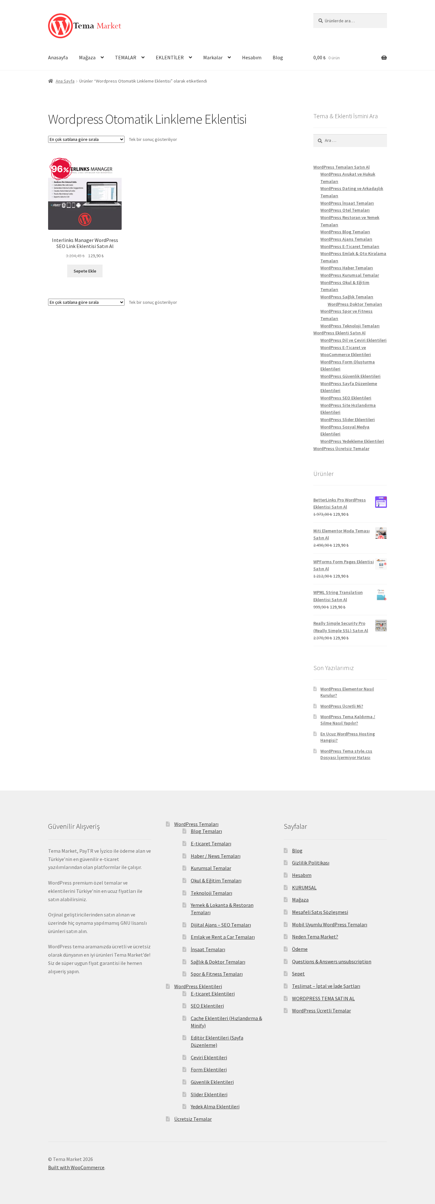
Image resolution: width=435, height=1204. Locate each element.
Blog (278, 57)
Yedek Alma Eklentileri (215, 1106)
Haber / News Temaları (215, 856)
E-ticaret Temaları (211, 843)
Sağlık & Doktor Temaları (218, 962)
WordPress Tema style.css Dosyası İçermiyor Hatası (346, 754)
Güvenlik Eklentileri (212, 1082)
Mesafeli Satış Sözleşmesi (320, 912)
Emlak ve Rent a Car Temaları (223, 937)
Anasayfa (58, 57)
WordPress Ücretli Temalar (321, 1010)
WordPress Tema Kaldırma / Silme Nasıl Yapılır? (347, 720)
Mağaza (87, 57)
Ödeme (300, 949)
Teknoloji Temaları (211, 893)
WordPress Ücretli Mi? (341, 706)
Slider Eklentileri (209, 1094)
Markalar (213, 57)
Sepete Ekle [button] (85, 271)
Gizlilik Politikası (310, 862)
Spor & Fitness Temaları (217, 974)
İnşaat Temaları (208, 949)
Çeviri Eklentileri (209, 1057)
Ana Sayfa (65, 81)
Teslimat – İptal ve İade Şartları (326, 986)
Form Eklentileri (209, 1069)
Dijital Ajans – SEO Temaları (221, 925)
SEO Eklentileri (207, 1006)
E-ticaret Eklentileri (213, 993)
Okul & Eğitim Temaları (216, 880)
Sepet (298, 973)
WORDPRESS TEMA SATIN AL (323, 998)
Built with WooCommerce (76, 1167)
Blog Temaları (206, 831)
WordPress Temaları (196, 824)
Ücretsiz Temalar (193, 1119)
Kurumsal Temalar (211, 868)
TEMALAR (125, 57)
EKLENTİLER (170, 57)
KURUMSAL (304, 887)
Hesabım (251, 57)
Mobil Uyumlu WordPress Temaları (329, 924)
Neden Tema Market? (315, 936)
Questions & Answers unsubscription (331, 961)
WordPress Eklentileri (198, 986)
